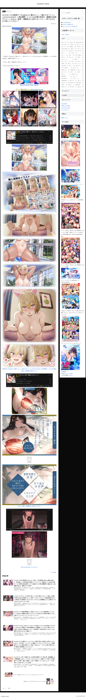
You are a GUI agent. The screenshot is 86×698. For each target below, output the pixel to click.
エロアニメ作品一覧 (68, 24)
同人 (4, 11)
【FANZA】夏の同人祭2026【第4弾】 (29, 85)
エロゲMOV (64, 103)
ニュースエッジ (65, 109)
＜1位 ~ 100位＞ (65, 34)
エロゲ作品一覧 (67, 22)
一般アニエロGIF (65, 105)
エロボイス (9, 11)
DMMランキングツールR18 (67, 373)
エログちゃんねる (65, 107)
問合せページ (64, 117)
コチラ (70, 375)
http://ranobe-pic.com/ (37, 89)
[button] (83, 12)
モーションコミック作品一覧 (70, 26)
